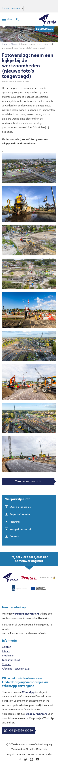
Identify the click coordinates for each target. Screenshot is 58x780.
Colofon (6, 646)
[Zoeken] (17, 19)
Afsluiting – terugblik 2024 (16, 668)
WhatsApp (28, 692)
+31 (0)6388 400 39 (21, 730)
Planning (15, 521)
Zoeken (32, 3)
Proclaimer (8, 655)
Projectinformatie (20, 514)
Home (5, 44)
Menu (22, 3)
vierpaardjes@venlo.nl (26, 613)
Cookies (6, 664)
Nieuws (14, 44)
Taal (40, 3)
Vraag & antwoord (20, 529)
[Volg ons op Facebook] (20, 760)
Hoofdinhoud (9, 3)
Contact (14, 536)
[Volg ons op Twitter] (25, 760)
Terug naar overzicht (28, 481)
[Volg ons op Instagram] (31, 760)
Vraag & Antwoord (36, 713)
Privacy (6, 651)
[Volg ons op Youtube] (37, 760)
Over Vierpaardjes (20, 506)
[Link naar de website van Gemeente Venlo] (10, 577)
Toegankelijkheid (11, 659)
